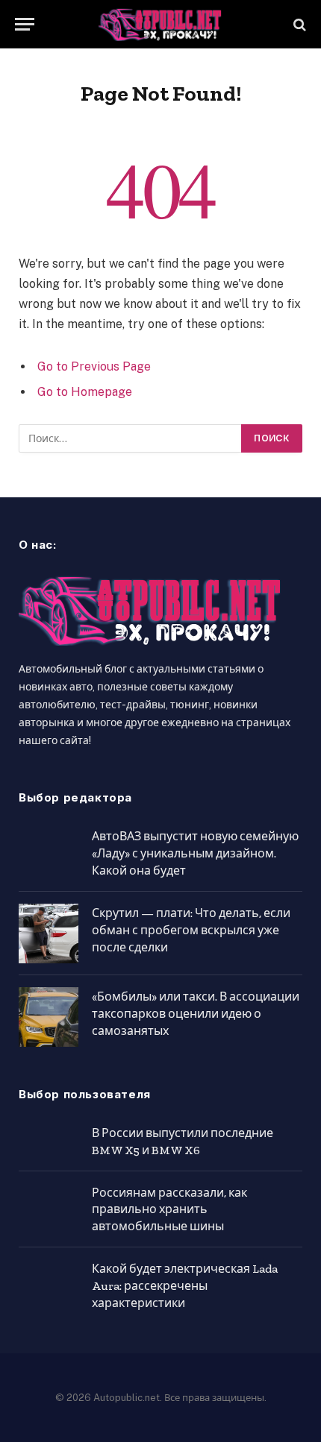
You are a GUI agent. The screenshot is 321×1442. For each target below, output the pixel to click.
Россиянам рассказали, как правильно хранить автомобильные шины (169, 1210)
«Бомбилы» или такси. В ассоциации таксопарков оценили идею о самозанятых (195, 1013)
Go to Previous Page (94, 366)
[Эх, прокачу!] (160, 24)
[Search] (298, 24)
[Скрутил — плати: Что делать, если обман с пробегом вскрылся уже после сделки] (48, 933)
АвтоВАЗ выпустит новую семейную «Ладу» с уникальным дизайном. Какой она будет (195, 853)
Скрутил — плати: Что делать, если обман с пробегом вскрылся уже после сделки (191, 930)
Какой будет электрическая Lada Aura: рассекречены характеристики (185, 1286)
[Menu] (24, 24)
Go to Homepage (84, 392)
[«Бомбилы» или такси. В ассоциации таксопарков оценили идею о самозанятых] (48, 1017)
